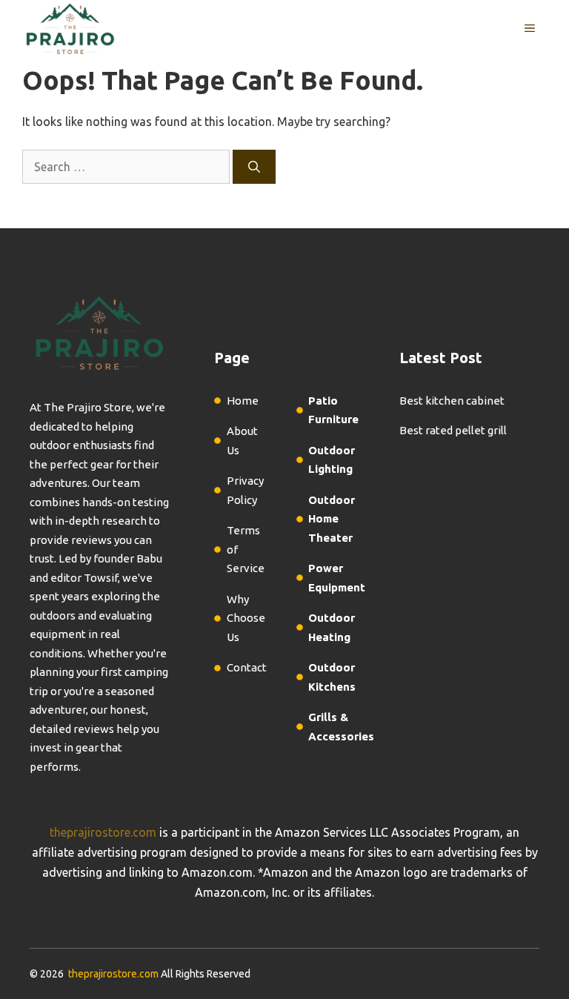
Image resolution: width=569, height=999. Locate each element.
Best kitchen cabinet (452, 400)
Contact (247, 667)
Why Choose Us (246, 618)
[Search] (254, 167)
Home (243, 400)
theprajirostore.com (103, 832)
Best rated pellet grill (453, 430)
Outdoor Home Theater (331, 519)
